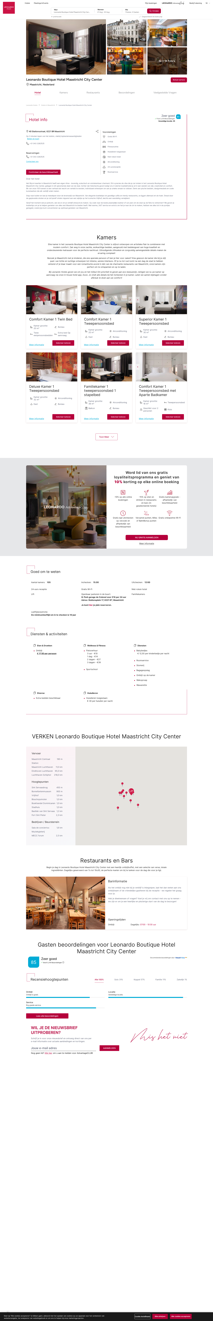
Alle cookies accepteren (180, 1316)
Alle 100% (99, 979)
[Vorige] (28, 300)
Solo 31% (118, 979)
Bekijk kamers (179, 80)
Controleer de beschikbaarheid (43, 172)
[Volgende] (75, 300)
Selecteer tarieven (63, 343)
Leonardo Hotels (31, 105)
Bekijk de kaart (33, 139)
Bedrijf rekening (195, 3)
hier (91, 605)
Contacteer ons (32, 161)
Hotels (27, 3)
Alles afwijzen (160, 1316)
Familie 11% (160, 979)
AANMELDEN (109, 1048)
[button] (51, 299)
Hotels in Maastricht (48, 105)
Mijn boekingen (151, 3)
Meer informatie (36, 345)
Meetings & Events (41, 3)
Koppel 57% (139, 979)
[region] (106, 1316)
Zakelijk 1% (182, 979)
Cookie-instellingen (142, 1316)
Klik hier (48, 1053)
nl (207, 3)
